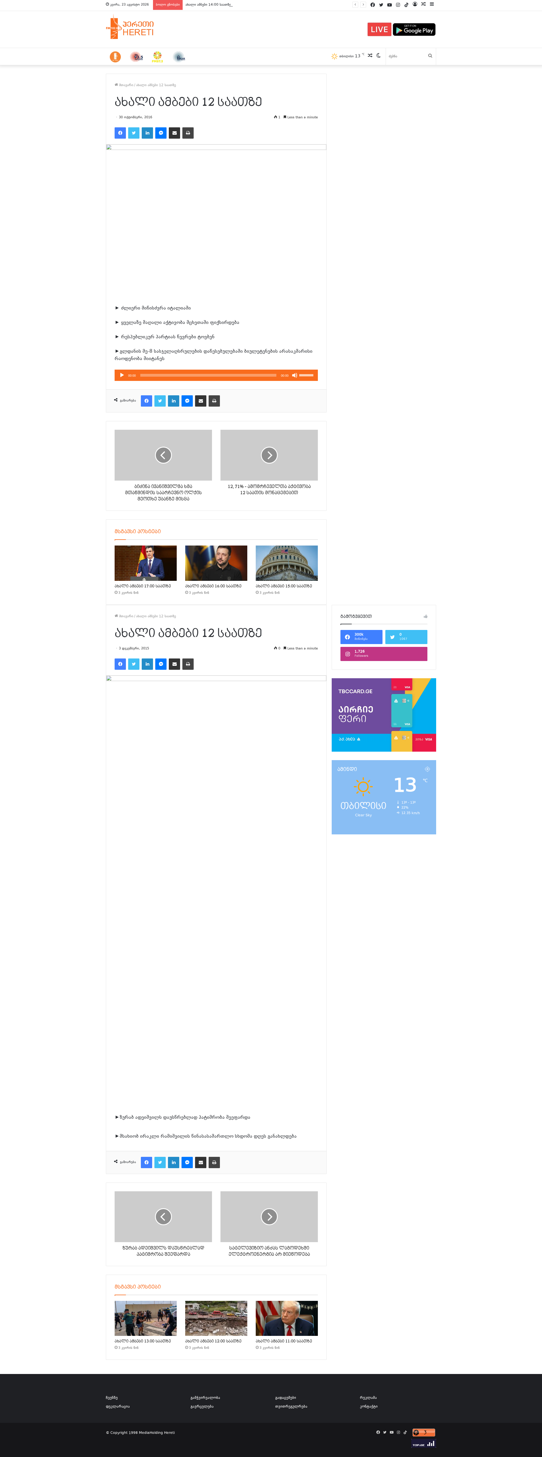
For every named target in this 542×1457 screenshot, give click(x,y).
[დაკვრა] (122, 375)
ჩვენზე (112, 1398)
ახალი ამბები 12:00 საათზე (213, 1341)
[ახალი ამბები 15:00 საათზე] (287, 563)
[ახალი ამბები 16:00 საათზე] (216, 563)
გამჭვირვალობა (205, 1398)
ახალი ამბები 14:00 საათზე (208, 4)
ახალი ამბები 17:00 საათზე (143, 586)
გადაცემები (285, 1398)
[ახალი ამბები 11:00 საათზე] (287, 1318)
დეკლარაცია (118, 1407)
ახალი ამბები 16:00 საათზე (213, 586)
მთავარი (125, 85)
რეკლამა (368, 1398)
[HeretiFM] (137, 26)
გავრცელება (202, 1407)
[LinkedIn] (147, 133)
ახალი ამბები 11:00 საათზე (284, 1341)
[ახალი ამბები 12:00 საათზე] (216, 1318)
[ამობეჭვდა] (188, 133)
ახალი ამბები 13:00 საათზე (143, 1341)
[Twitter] (133, 133)
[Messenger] (161, 133)
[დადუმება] (295, 375)
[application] (216, 375)
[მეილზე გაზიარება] (174, 133)
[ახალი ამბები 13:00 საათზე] (146, 1318)
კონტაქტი (369, 1407)
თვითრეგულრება (291, 1407)
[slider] (307, 375)
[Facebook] (120, 133)
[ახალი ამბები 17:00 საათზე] (146, 563)
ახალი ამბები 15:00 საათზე (284, 586)
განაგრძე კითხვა (305, 1136)
